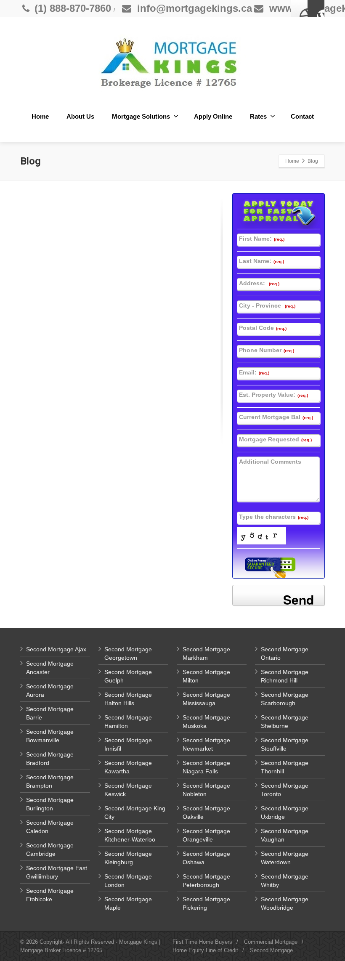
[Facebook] (299, 8)
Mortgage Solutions (141, 116)
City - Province (267, 305)
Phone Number (266, 350)
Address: (259, 283)
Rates (258, 116)
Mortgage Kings (138, 942)
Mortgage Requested (275, 439)
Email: (254, 372)
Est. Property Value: (273, 394)
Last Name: (261, 261)
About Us (80, 116)
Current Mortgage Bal (276, 417)
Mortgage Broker (40, 950)
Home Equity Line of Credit (205, 950)
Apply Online (213, 116)
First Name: (261, 238)
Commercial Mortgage (270, 942)
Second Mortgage (271, 950)
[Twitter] (316, 8)
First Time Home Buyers (202, 942)
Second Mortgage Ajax (56, 649)
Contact (302, 116)
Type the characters (273, 516)
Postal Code (263, 327)
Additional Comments (270, 461)
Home (40, 116)
